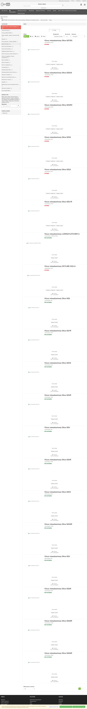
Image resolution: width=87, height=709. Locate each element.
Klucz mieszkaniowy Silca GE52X (58, 72)
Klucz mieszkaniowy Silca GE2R (58, 588)
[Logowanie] (81, 4)
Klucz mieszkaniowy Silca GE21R (58, 201)
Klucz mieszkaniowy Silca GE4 (57, 427)
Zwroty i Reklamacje (5, 702)
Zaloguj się (5, 113)
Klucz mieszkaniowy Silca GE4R (58, 395)
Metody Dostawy (4, 704)
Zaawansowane (43, 7)
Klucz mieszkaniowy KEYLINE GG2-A (60, 266)
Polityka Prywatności (5, 701)
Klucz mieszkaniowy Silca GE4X (58, 363)
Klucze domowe (44, 20)
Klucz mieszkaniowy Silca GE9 (57, 298)
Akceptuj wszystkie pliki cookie (78, 706)
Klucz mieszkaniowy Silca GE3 (57, 556)
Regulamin (3, 699)
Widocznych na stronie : (29, 686)
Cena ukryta (54, 61)
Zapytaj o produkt (59, 64)
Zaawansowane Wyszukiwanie (35, 699)
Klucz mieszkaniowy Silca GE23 (58, 169)
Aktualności (61, 701)
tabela (43, 36)
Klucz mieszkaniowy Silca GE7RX (58, 40)
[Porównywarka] (84, 4)
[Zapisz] (18, 105)
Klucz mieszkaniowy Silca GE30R (58, 524)
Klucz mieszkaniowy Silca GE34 (58, 492)
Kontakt (60, 704)
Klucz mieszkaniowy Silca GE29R (58, 621)
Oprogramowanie (33, 701)
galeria (37, 36)
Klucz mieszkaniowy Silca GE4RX (58, 105)
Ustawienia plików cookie (54, 706)
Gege (50, 20)
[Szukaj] (63, 5)
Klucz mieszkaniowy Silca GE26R (58, 653)
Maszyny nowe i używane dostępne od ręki (10, 27)
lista (32, 36)
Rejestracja (78, 0)
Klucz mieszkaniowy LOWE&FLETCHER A (62, 234)
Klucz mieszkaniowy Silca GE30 (58, 137)
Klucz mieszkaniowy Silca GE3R (58, 459)
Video (31, 702)
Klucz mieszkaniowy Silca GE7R (58, 330)
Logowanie (84, 0)
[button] (72, 1)
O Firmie (60, 702)
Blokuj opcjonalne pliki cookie (65, 706)
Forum (31, 704)
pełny (27, 36)
